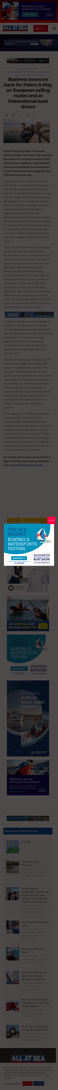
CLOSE (51, 520)
